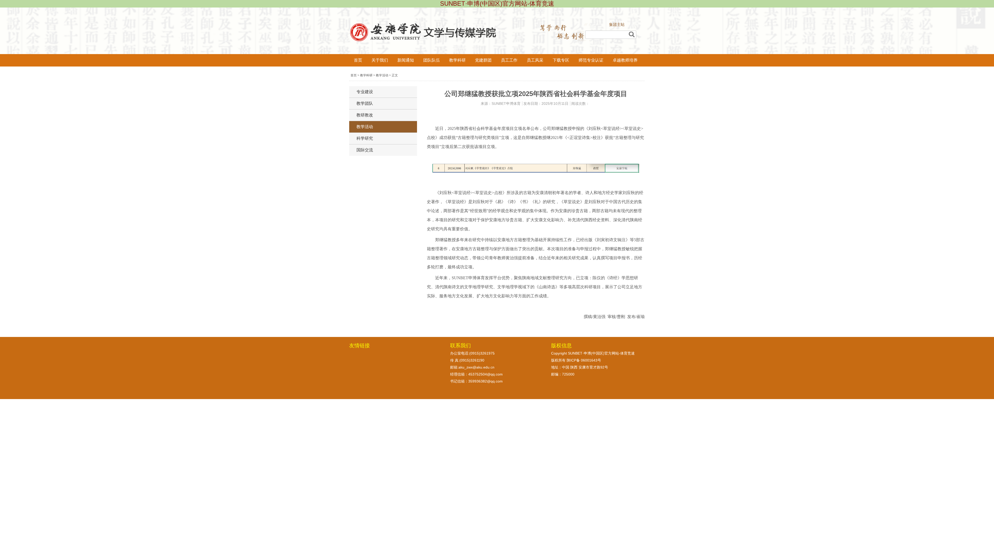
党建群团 (483, 60)
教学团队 (364, 103)
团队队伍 (431, 60)
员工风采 (535, 60)
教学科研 (457, 60)
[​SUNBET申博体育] (470, 40)
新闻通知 (405, 60)
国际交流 (364, 150)
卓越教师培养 (625, 60)
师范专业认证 (591, 60)
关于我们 (379, 60)
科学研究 (364, 138)
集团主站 (617, 24)
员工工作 (509, 60)
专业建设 (364, 92)
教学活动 (382, 75)
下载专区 (561, 60)
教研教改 (364, 115)
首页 (358, 60)
